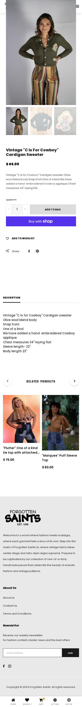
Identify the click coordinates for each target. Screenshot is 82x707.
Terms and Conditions (17, 614)
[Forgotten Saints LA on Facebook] (4, 666)
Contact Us (10, 606)
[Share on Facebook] (30, 251)
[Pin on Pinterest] (38, 251)
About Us (9, 598)
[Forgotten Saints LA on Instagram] (9, 666)
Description (11, 297)
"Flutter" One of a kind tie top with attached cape (20, 452)
